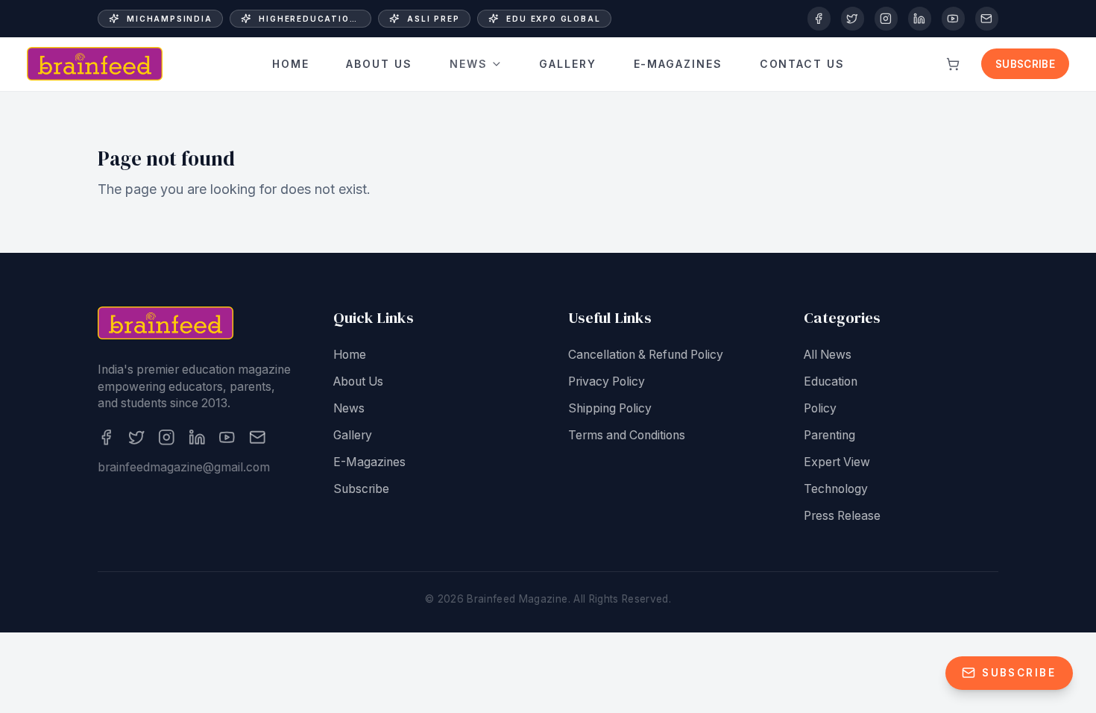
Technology (836, 489)
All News (827, 355)
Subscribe (1025, 64)
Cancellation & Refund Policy (645, 355)
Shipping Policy (610, 408)
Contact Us (802, 63)
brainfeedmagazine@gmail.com (184, 467)
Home (290, 63)
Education (830, 381)
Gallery (567, 63)
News (469, 63)
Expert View (837, 462)
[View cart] (953, 64)
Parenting (829, 435)
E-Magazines (678, 63)
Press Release (842, 516)
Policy (820, 408)
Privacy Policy (606, 381)
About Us (379, 63)
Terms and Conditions (626, 435)
